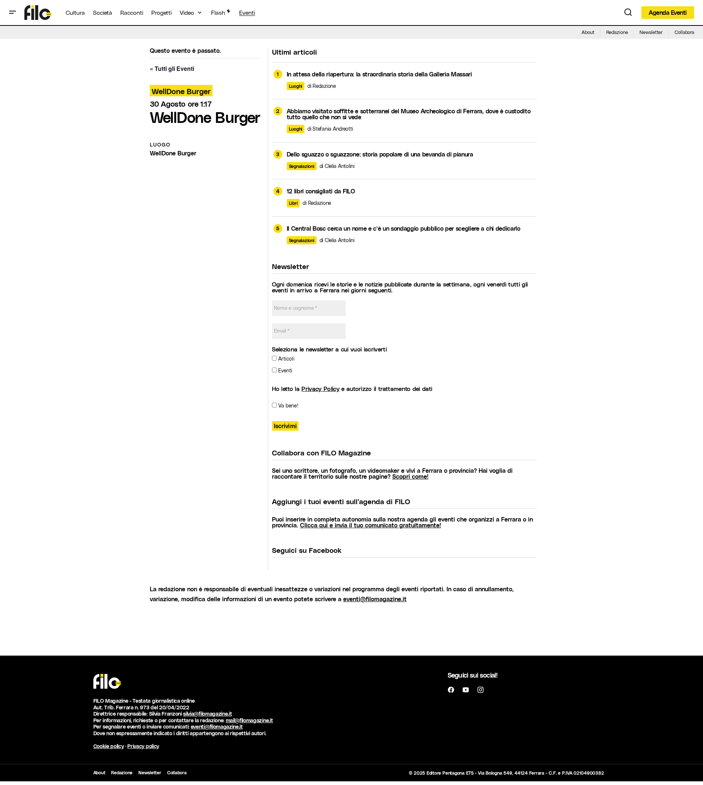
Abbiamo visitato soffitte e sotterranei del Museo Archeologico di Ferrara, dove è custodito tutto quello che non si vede (409, 114)
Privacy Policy (320, 388)
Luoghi (296, 86)
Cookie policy (108, 746)
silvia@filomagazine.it (207, 713)
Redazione (617, 32)
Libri (293, 203)
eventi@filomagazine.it (375, 598)
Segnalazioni (301, 166)
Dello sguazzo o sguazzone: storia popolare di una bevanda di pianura (380, 154)
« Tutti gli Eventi (172, 68)
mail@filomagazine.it (249, 720)
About (588, 32)
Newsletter (651, 32)
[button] (12, 12)
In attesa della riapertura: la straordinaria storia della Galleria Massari (379, 74)
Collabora (684, 32)
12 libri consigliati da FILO (321, 191)
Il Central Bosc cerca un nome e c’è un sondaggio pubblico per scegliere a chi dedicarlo (403, 228)
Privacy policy (143, 746)
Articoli (285, 358)
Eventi (285, 370)
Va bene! (287, 405)
